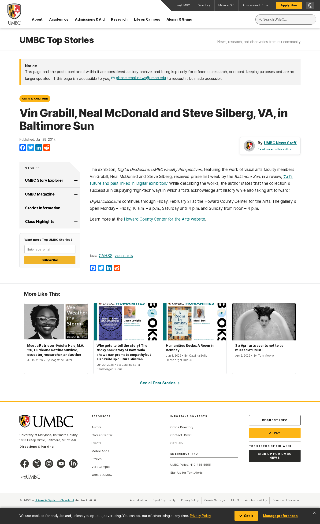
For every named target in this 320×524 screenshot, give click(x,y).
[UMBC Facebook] (24, 463)
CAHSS (105, 255)
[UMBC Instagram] (49, 463)
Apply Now (289, 5)
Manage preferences (280, 516)
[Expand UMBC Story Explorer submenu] (75, 180)
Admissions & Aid (89, 19)
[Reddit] (46, 147)
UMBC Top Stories (56, 40)
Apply (275, 433)
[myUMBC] (30, 477)
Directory (204, 5)
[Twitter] (30, 147)
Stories (32, 168)
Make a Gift (226, 5)
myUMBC (183, 5)
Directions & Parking (36, 446)
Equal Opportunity (165, 500)
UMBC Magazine (40, 194)
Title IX (236, 500)
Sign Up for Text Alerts (186, 472)
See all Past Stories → (160, 382)
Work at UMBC (102, 474)
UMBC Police (179, 464)
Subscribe (50, 260)
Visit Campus (101, 467)
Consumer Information (286, 500)
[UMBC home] (10, 14)
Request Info (275, 420)
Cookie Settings (214, 500)
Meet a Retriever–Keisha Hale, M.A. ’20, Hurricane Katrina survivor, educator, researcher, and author (55, 350)
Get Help (176, 443)
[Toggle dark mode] (310, 5)
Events (96, 443)
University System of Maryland (54, 500)
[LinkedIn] (38, 147)
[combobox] (285, 19)
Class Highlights (39, 221)
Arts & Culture (35, 98)
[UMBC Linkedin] (73, 463)
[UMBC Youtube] (61, 463)
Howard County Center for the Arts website (164, 219)
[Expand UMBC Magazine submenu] (75, 194)
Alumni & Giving (179, 19)
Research (119, 19)
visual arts (124, 255)
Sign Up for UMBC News (275, 455)
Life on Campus (147, 19)
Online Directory (181, 427)
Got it (248, 516)
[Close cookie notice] (314, 512)
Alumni (96, 427)
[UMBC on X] (37, 463)
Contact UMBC (180, 435)
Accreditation (138, 500)
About (37, 19)
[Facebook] (22, 147)
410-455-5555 (200, 464)
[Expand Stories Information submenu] (75, 208)
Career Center (102, 435)
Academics (58, 19)
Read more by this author (274, 149)
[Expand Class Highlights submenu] (75, 222)
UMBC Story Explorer (44, 180)
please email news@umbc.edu (141, 77)
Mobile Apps (100, 451)
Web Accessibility (257, 500)
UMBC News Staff (280, 142)
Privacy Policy (200, 516)
